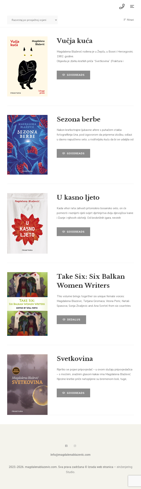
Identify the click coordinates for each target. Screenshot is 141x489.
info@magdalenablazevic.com (70, 454)
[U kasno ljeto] (27, 223)
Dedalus (73, 319)
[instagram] (75, 446)
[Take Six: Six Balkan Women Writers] (27, 304)
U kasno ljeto (78, 197)
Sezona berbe (78, 119)
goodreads (76, 75)
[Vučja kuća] (27, 66)
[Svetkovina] (27, 384)
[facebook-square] (66, 446)
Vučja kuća (75, 41)
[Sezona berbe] (27, 145)
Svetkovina (75, 359)
